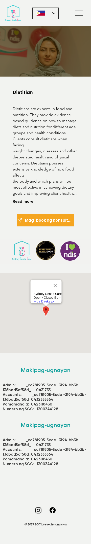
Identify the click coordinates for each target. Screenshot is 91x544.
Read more (23, 201)
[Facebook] (53, 510)
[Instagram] (38, 510)
